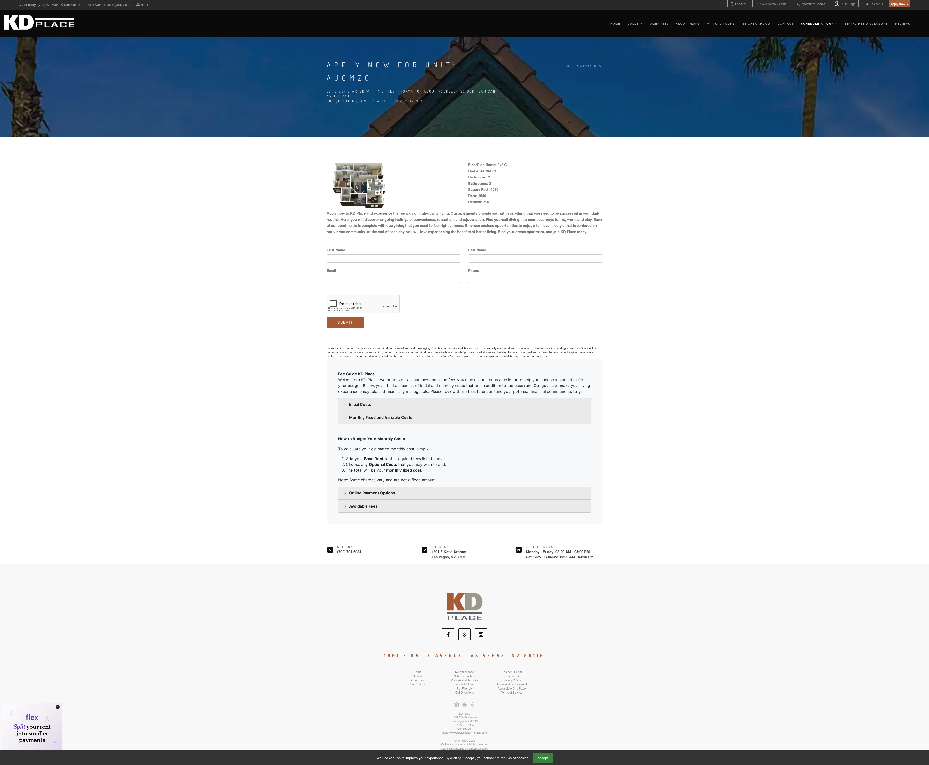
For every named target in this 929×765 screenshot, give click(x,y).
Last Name (477, 250)
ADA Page (848, 4)
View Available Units (464, 680)
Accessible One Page (512, 688)
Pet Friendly (464, 688)
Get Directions (464, 692)
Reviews (902, 23)
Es (740, 4)
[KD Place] (464, 604)
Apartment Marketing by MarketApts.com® (464, 748)
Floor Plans (688, 23)
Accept (543, 757)
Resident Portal (512, 672)
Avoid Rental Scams (772, 4)
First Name (336, 250)
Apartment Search (813, 4)
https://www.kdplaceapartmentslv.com (464, 732)
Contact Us (511, 676)
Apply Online (464, 684)
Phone (473, 270)
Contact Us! (464, 728)
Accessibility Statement (512, 684)
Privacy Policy (511, 680)
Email (331, 270)
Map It (145, 4)
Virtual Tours (721, 23)
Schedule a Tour (464, 676)
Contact (786, 23)
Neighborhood (756, 23)
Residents (876, 4)
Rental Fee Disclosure (866, 23)
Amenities (659, 23)
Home (615, 23)
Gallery (635, 23)
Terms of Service (512, 692)
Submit (345, 322)
